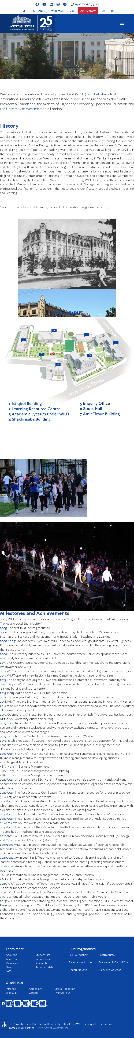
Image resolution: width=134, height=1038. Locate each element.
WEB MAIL (57, 11)
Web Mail (17, 992)
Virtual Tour (63, 992)
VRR (72, 11)
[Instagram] (58, 4)
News (9, 967)
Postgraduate (106, 955)
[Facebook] (37, 4)
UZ (103, 11)
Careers (42, 992)
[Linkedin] (51, 4)
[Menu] (122, 23)
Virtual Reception (64, 988)
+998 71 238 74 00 (87, 4)
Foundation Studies (83, 964)
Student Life (43, 955)
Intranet (17, 988)
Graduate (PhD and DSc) (113, 962)
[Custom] (64, 4)
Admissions (13, 959)
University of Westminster (52, 1028)
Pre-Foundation (83, 957)
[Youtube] (44, 4)
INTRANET (39, 11)
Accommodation (46, 967)
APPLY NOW (88, 11)
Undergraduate (83, 972)
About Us (11, 955)
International (43, 959)
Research (41, 963)
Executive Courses (109, 970)
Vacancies (12, 963)
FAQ (8, 971)
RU (113, 11)
